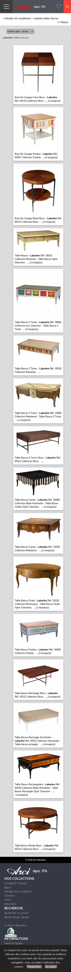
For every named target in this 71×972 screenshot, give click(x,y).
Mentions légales (13, 943)
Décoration (10, 904)
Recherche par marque (16, 917)
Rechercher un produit (16, 913)
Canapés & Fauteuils (15, 883)
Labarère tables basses (46, 18)
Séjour (7, 887)
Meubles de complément (18, 18)
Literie (7, 900)
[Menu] (6, 6)
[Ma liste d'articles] (59, 6)
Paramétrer (34, 966)
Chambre (9, 896)
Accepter (51, 966)
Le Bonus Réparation (15, 925)
